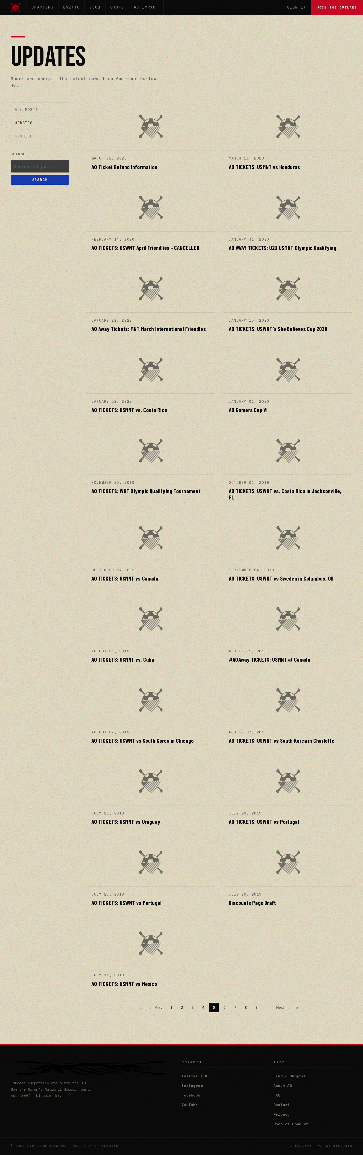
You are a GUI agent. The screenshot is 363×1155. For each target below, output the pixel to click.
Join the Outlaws (337, 7)
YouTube (190, 1104)
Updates (24, 122)
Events (71, 7)
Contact (281, 1104)
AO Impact (146, 7)
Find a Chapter (289, 1076)
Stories (24, 136)
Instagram (192, 1085)
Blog (95, 7)
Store (117, 7)
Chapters (42, 7)
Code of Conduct (291, 1124)
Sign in (296, 7)
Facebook (191, 1095)
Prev (155, 1007)
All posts (26, 109)
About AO (282, 1085)
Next (282, 1007)
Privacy (281, 1114)
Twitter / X (194, 1076)
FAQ (276, 1095)
